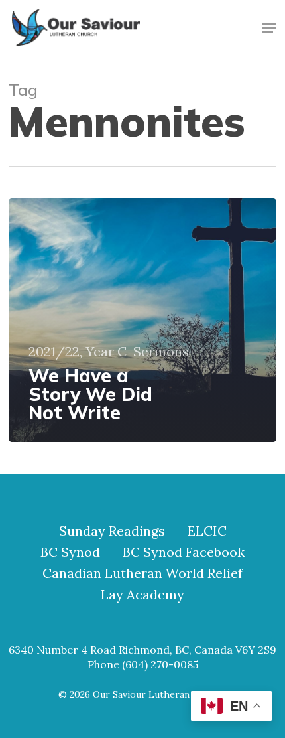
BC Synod (70, 552)
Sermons (161, 352)
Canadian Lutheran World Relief (142, 573)
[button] (269, 28)
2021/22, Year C (77, 352)
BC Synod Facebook (184, 552)
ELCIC (207, 531)
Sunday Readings (112, 531)
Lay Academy (142, 595)
